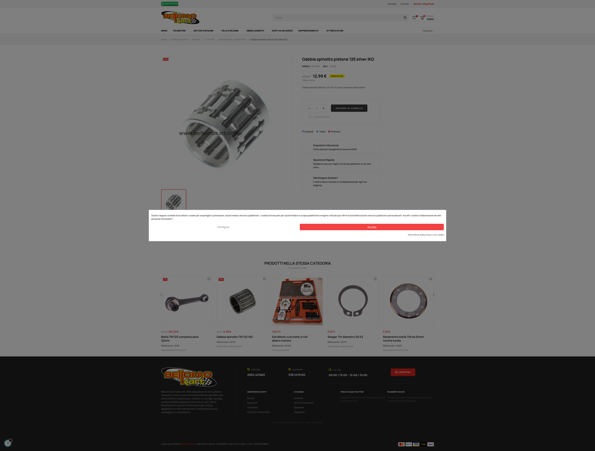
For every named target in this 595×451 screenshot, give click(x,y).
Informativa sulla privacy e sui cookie (426, 234)
